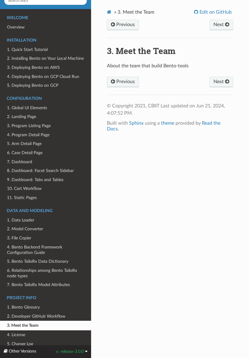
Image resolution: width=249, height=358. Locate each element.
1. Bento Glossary (23, 307)
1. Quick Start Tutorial (27, 49)
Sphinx (136, 123)
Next (219, 24)
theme (167, 123)
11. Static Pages (22, 197)
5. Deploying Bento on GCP (32, 85)
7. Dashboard (19, 162)
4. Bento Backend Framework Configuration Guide (34, 250)
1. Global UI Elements (27, 108)
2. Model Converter (25, 229)
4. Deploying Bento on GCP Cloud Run (43, 76)
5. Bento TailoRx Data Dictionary (37, 261)
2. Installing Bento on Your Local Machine (45, 58)
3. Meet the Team (23, 325)
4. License (16, 335)
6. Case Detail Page (25, 152)
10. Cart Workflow (24, 188)
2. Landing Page (21, 116)
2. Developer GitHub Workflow (36, 316)
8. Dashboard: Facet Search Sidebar (40, 170)
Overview (16, 27)
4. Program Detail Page (28, 135)
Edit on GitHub (215, 12)
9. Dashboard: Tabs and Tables (35, 179)
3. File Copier (19, 238)
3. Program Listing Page (29, 125)
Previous (125, 24)
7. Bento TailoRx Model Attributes (38, 284)
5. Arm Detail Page (24, 143)
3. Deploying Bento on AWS (33, 67)
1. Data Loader (20, 220)
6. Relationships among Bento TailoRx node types (42, 273)
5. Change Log (20, 344)
